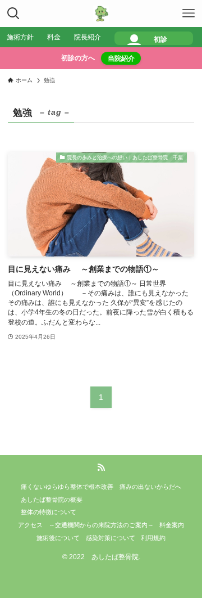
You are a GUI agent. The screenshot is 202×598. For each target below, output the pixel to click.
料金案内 (171, 524)
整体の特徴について (48, 512)
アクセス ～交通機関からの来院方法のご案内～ (86, 524)
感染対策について (110, 537)
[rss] (101, 467)
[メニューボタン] (188, 13)
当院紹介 (121, 58)
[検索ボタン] (13, 13)
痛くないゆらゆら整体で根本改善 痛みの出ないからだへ (101, 486)
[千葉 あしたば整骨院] (101, 13)
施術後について (58, 537)
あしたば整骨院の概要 (51, 499)
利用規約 (153, 537)
